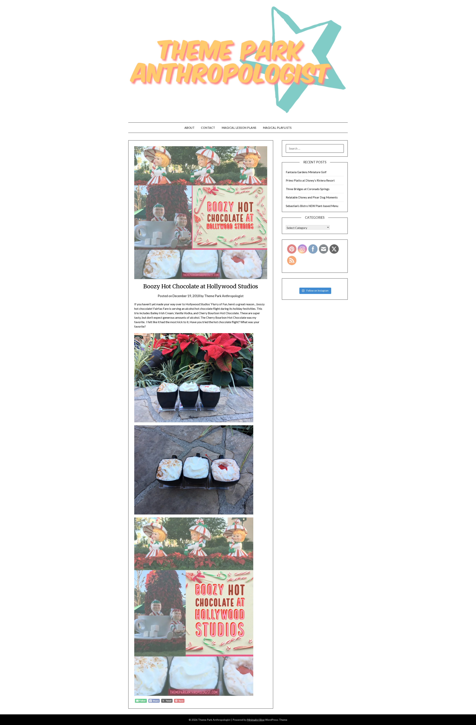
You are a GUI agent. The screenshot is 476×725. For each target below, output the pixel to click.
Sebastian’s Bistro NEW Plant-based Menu (312, 206)
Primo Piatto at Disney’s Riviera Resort (310, 180)
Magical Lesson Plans (239, 127)
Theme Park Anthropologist (224, 296)
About (189, 127)
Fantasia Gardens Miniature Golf (306, 172)
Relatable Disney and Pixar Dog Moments (312, 197)
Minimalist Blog (256, 719)
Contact (208, 127)
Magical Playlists (277, 127)
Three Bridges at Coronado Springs (307, 189)
